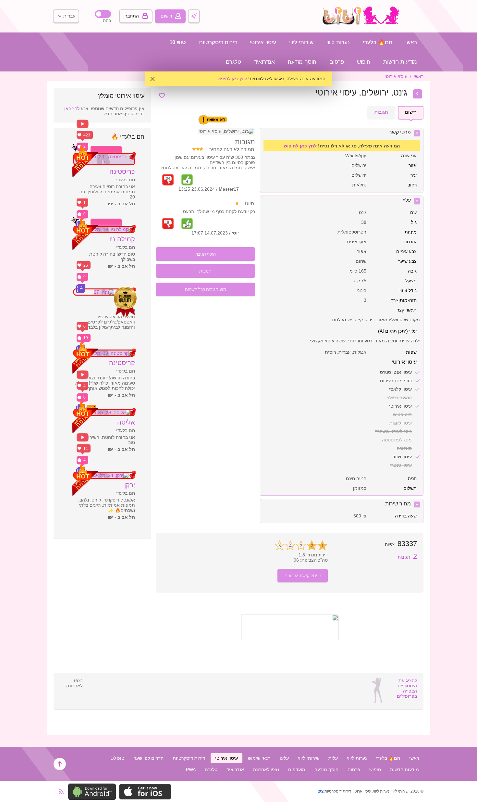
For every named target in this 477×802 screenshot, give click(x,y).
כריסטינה (122, 171)
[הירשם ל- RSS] (59, 791)
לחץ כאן (72, 108)
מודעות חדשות (400, 62)
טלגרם (233, 62)
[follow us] (289, 638)
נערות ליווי (338, 42)
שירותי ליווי (301, 42)
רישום (166, 16)
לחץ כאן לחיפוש (231, 78)
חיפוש (363, 62)
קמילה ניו (122, 239)
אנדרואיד (264, 62)
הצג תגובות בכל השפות (205, 289)
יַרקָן (129, 485)
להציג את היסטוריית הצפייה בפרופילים (407, 688)
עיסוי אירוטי (263, 42)
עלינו (284, 758)
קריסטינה (122, 362)
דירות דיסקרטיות (218, 42)
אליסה (126, 422)
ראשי (411, 42)
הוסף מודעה (302, 62)
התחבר (132, 16)
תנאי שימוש (259, 758)
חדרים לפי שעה (148, 758)
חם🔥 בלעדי (377, 42)
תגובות (407, 557)
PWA (191, 769)
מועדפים (296, 769)
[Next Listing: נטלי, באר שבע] (417, 93)
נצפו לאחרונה (266, 769)
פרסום (336, 62)
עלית (333, 758)
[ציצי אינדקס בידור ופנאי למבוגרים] (362, 23)
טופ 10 (177, 42)
